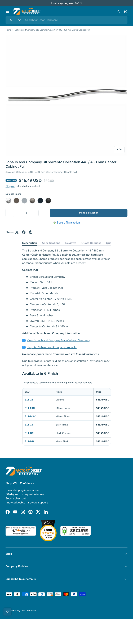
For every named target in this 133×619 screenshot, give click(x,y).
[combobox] (66, 20)
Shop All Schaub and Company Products (52, 347)
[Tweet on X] (16, 232)
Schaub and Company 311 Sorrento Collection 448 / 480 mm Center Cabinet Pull (52, 29)
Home (8, 29)
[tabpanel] (66, 308)
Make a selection (88, 212)
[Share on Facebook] (23, 232)
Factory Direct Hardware (24, 610)
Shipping (10, 186)
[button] (125, 11)
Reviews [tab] (70, 243)
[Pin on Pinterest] (30, 232)
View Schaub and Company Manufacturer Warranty (58, 340)
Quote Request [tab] (91, 243)
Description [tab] (29, 243)
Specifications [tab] (51, 243)
